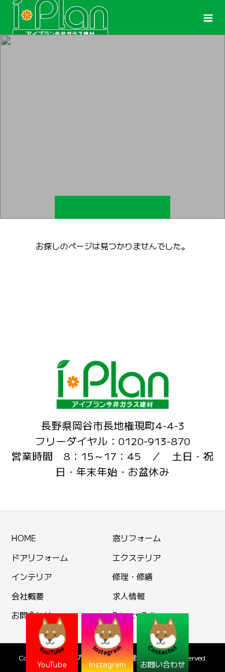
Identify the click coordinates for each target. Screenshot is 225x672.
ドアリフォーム (40, 557)
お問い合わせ (162, 664)
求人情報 (128, 596)
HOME (24, 538)
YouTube (52, 664)
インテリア (32, 576)
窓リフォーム (136, 538)
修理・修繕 (132, 576)
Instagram (107, 664)
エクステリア (136, 557)
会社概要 (28, 596)
